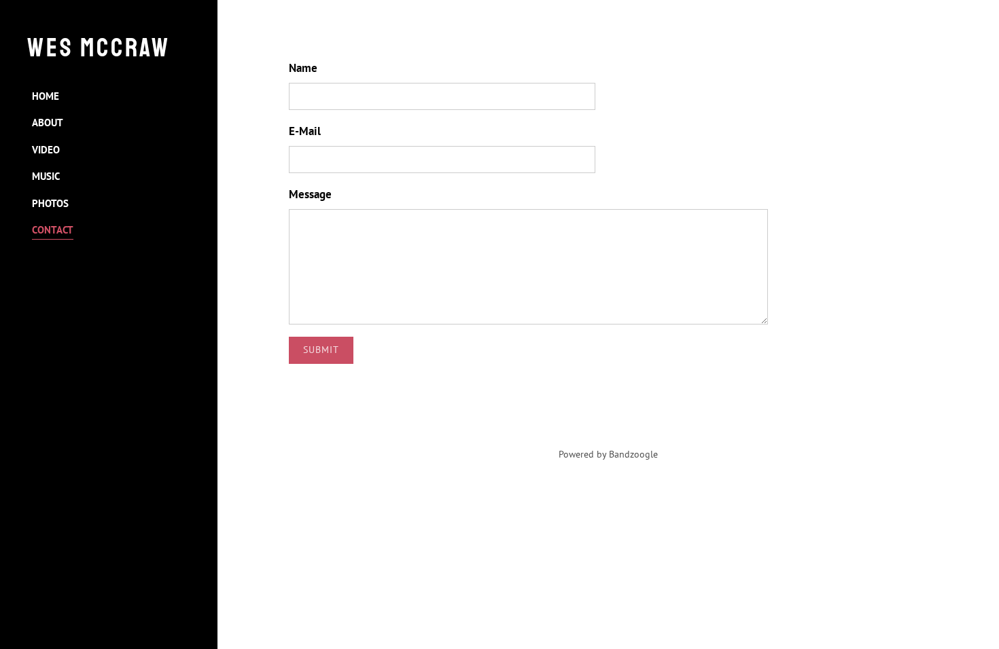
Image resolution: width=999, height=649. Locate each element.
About (47, 122)
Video (46, 149)
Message (310, 194)
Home (45, 96)
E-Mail (305, 131)
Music (46, 176)
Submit (321, 350)
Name (303, 67)
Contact (52, 229)
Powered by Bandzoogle (608, 454)
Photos (50, 203)
